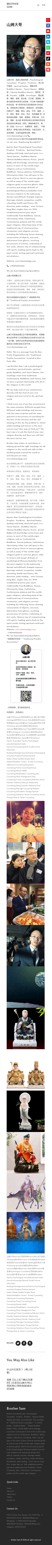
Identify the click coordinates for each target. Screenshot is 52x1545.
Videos (9, 1497)
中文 (43, 5)
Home (9, 1488)
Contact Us (11, 1500)
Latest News (11, 1494)
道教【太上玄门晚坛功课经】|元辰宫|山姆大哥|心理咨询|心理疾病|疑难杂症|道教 (20, 1384)
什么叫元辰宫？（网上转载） (20, 1371)
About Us (10, 1491)
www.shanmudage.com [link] (25, 629)
